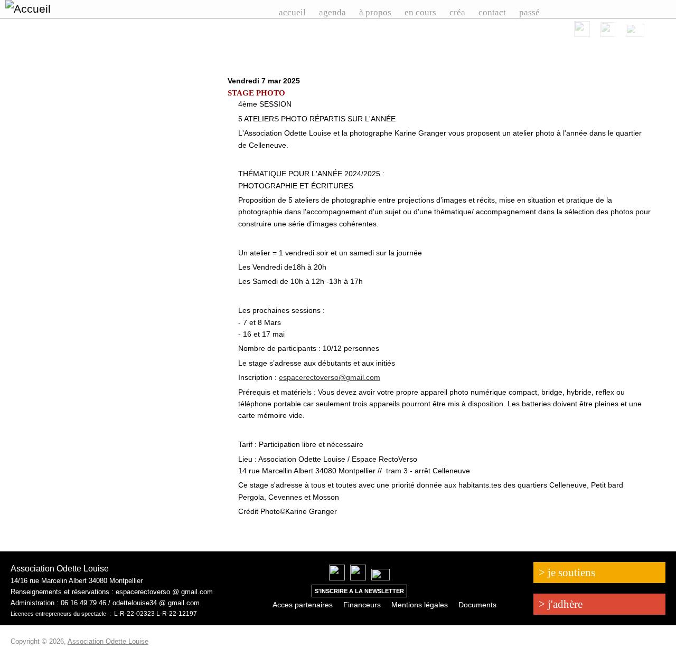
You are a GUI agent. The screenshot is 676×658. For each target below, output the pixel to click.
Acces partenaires (303, 604)
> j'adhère (561, 604)
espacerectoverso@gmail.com (329, 377)
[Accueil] (56, 9)
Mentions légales (419, 604)
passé (529, 12)
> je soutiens (567, 572)
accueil (292, 12)
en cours (420, 12)
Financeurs (362, 604)
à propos (375, 12)
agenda (332, 12)
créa (457, 12)
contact (492, 12)
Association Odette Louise (108, 641)
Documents (477, 604)
